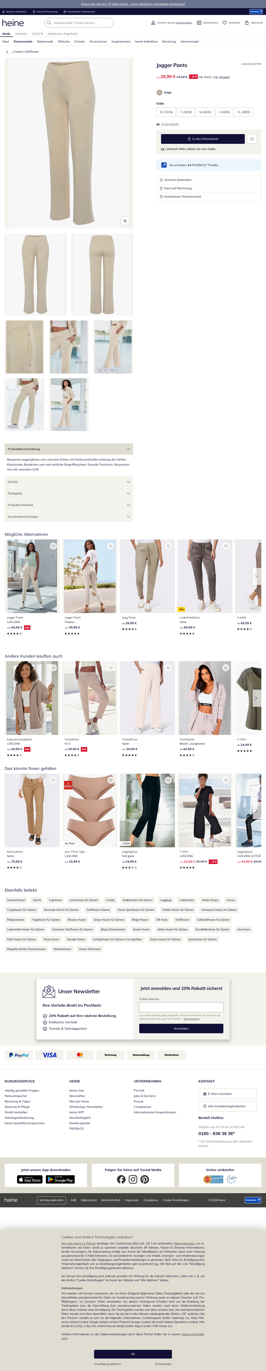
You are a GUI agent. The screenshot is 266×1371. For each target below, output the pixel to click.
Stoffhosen (32, 51)
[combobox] (87, 22)
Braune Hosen (77, 920)
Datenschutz (89, 1200)
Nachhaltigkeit (80, 1118)
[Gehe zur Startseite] (13, 23)
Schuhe (79, 41)
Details (13, 482)
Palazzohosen (15, 920)
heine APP (76, 1112)
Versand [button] (224, 77)
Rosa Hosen (51, 939)
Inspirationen (121, 41)
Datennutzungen (184, 1243)
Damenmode (23, 41)
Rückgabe (15, 493)
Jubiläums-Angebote (63, 34)
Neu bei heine (79, 1101)
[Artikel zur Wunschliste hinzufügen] (252, 139)
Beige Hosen (140, 920)
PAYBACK (76, 1128)
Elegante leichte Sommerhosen (26, 949)
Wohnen (21, 34)
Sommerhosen (16, 900)
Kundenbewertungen (23, 516)
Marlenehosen (62, 949)
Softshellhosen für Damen (213, 920)
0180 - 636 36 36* (216, 1133)
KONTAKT (206, 1081)
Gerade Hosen (76, 939)
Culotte (110, 900)
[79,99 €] (32, 810)
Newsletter (77, 1096)
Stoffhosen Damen (98, 910)
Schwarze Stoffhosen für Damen (72, 929)
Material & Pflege (17, 1107)
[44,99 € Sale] (32, 576)
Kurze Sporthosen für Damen (136, 910)
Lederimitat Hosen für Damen (25, 929)
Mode (6, 34)
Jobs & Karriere (144, 1096)
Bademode (45, 41)
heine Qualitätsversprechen (25, 1123)
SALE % (37, 34)
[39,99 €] (90, 576)
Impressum (132, 1200)
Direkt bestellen (16, 1112)
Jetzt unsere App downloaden (46, 1170)
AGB (73, 1200)
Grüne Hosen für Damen (165, 939)
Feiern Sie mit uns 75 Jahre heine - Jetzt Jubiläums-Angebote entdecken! (133, 4)
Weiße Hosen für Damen (178, 910)
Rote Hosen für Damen (21, 939)
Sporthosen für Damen (202, 939)
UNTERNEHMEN (147, 1081)
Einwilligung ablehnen (107, 1364)
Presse (139, 1101)
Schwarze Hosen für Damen (219, 910)
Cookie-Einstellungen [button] (176, 1200)
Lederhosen (186, 900)
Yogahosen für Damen (46, 920)
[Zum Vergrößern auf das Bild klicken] (125, 221)
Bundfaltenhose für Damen (212, 929)
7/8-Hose (162, 920)
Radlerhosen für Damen (137, 900)
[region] (133, 1300)
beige (168, 92)
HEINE (74, 1081)
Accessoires (98, 41)
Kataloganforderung (19, 1118)
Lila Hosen (243, 929)
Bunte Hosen (141, 929)
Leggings (166, 900)
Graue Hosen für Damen (109, 920)
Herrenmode (190, 41)
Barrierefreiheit (110, 1200)
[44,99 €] (205, 698)
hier (156, 1264)
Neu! (5, 41)
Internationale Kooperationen (155, 1112)
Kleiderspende (79, 1123)
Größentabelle (170, 124)
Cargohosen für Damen (21, 910)
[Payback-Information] (253, 1200)
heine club (76, 1090)
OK (133, 1354)
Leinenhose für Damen (84, 900)
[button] (6, 51)
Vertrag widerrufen (51, 1200)
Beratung (169, 41)
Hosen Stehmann (90, 949)
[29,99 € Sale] (90, 698)
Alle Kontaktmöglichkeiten (227, 1106)
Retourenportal (16, 1096)
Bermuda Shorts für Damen (61, 910)
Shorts (37, 900)
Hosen (19, 51)
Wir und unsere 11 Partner (78, 1243)
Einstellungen (163, 1364)
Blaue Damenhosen (113, 929)
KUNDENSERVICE (20, 1081)
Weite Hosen (210, 900)
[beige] (159, 92)
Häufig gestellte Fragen (22, 1090)
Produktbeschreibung (24, 449)
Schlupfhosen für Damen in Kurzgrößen (117, 939)
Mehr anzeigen (192, 1018)
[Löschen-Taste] (109, 22)
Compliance (142, 1107)
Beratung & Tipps (17, 1101)
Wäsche (64, 41)
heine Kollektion (146, 41)
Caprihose (55, 900)
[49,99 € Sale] (32, 698)
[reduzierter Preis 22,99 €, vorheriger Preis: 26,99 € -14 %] (205, 810)
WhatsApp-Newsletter (86, 1107)
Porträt (139, 1090)
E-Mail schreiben (217, 1095)
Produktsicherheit (20, 505)
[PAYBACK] (256, 11)
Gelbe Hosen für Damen (173, 929)
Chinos (230, 900)
